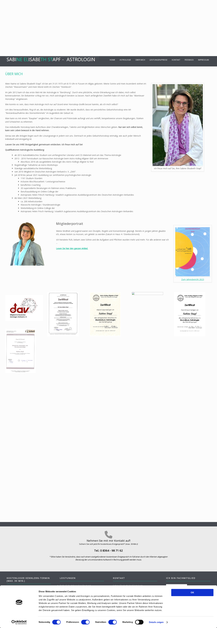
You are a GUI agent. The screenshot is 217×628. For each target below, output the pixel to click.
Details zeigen (156, 622)
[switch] (85, 622)
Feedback (189, 59)
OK (192, 592)
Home (112, 59)
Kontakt (176, 59)
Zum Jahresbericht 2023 (192, 279)
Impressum (203, 59)
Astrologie (125, 59)
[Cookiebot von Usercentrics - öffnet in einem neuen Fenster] (19, 622)
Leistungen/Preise (158, 59)
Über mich (140, 59)
